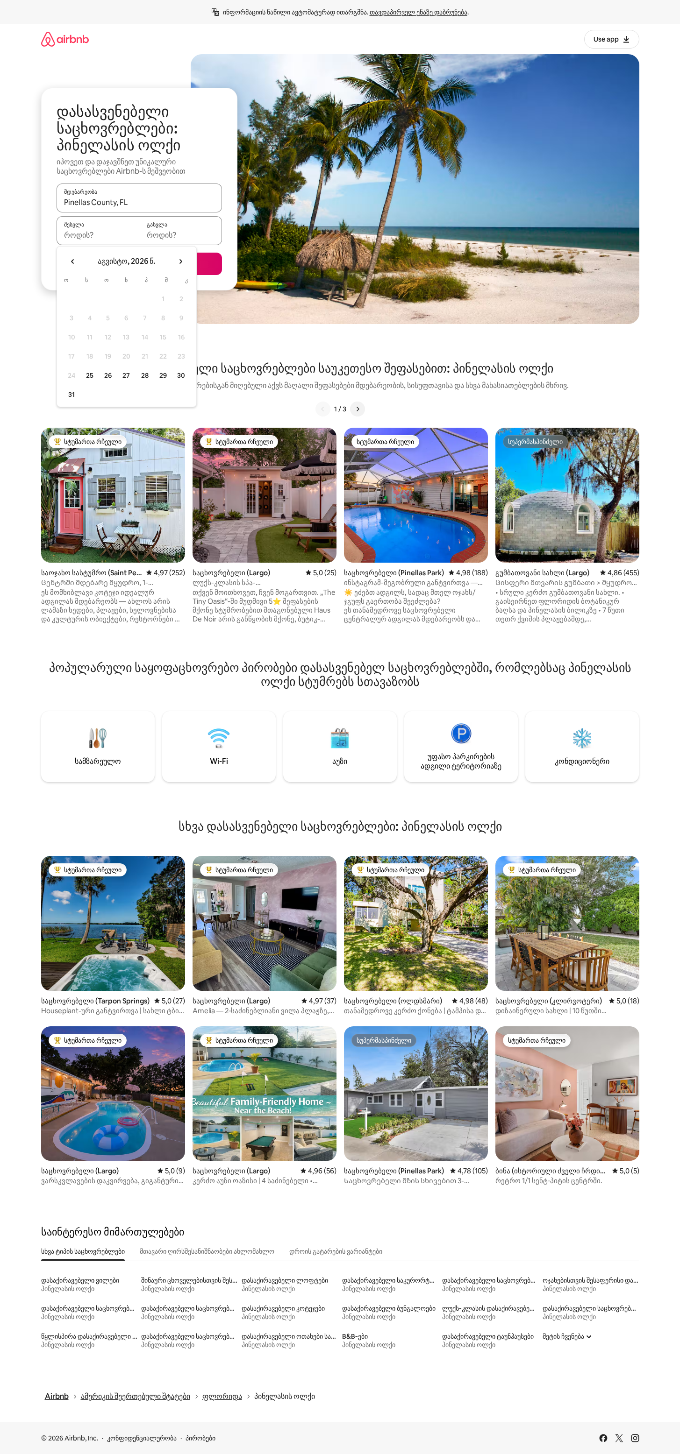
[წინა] (322, 409)
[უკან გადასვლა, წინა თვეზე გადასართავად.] (73, 261)
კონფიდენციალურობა (142, 1438)
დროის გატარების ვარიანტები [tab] (335, 1251)
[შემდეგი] (357, 409)
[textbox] (98, 234)
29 (163, 375)
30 (181, 375)
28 (145, 375)
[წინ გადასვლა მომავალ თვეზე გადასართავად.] (180, 261)
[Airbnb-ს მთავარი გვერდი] (65, 39)
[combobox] (139, 202)
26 (108, 375)
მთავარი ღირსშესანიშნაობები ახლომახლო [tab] (207, 1251)
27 (126, 375)
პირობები (200, 1438)
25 (89, 375)
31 (71, 394)
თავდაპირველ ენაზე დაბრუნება (418, 12)
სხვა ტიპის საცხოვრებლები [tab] (83, 1251)
